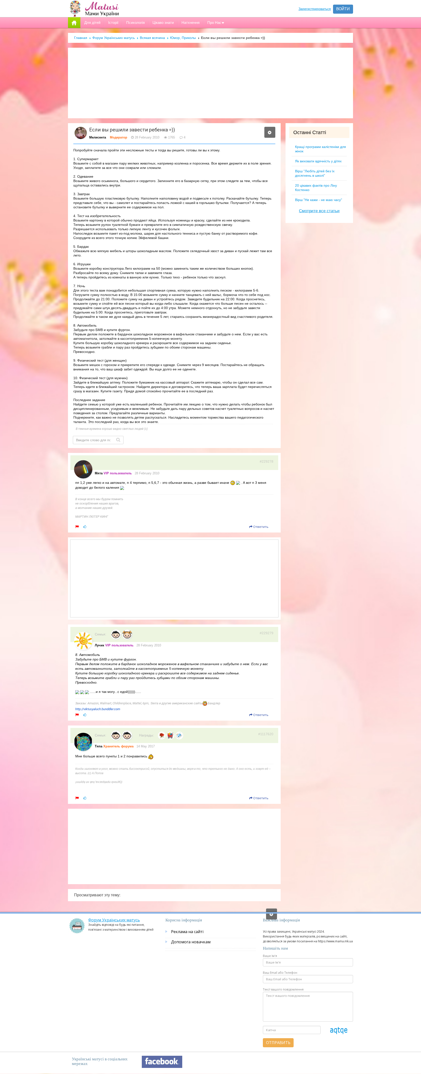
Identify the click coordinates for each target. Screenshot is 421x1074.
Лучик (99, 645)
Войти (343, 9)
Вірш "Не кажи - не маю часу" (318, 200)
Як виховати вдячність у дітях (318, 161)
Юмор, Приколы (183, 38)
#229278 (266, 461)
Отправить (278, 1042)
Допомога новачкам (190, 941)
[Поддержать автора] (85, 526)
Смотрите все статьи (319, 211)
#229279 (266, 633)
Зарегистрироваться (314, 9)
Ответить (260, 526)
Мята (99, 473)
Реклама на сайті (187, 931)
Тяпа (98, 746)
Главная (80, 38)
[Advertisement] (210, 83)
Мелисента (97, 137)
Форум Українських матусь (113, 38)
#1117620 (265, 734)
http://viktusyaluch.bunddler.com (97, 709)
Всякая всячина (152, 38)
